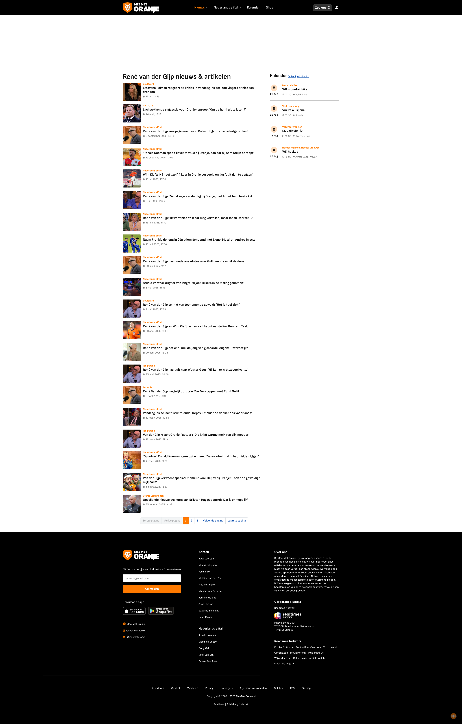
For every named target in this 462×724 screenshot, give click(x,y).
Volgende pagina (213, 520)
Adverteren (157, 688)
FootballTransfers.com (308, 647)
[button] (206, 8)
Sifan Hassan (206, 604)
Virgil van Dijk (206, 654)
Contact (175, 688)
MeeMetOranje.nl (284, 663)
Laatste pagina (237, 520)
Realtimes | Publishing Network (231, 704)
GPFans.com (281, 652)
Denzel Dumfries (208, 661)
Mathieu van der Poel (210, 578)
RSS (292, 688)
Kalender (253, 7)
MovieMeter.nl (298, 652)
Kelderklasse (300, 658)
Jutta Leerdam (206, 558)
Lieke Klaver (205, 617)
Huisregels (227, 688)
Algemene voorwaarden (253, 688)
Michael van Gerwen (210, 591)
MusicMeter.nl (316, 652)
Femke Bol (204, 571)
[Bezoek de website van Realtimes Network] (287, 615)
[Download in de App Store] (134, 611)
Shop (269, 7)
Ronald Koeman (207, 635)
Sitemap (306, 688)
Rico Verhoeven (207, 584)
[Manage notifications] (453, 716)
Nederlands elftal (226, 7)
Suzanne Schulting (209, 610)
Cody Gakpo (205, 648)
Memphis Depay (208, 641)
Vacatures (192, 688)
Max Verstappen (208, 565)
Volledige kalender (298, 76)
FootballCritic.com (284, 647)
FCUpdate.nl (329, 647)
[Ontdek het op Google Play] (161, 611)
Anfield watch (317, 658)
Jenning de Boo (207, 597)
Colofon (278, 688)
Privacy (209, 688)
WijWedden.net (282, 658)
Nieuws (199, 7)
